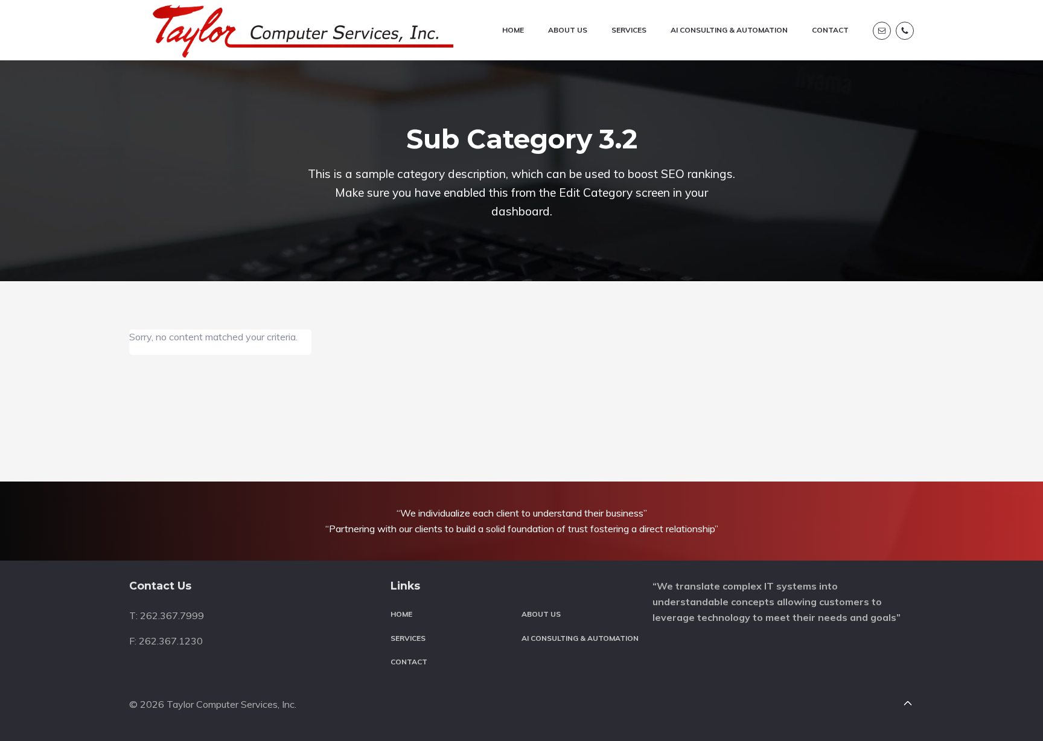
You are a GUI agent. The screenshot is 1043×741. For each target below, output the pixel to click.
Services (408, 638)
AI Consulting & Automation (580, 638)
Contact (409, 661)
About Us (541, 614)
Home (401, 614)
